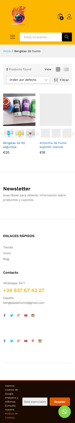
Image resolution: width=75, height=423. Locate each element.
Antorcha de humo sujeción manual (53, 144)
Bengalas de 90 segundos (14, 144)
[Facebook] (4, 315)
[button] (64, 411)
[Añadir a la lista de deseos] (23, 123)
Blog (6, 259)
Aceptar (59, 401)
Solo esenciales (35, 401)
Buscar (67, 37)
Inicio (7, 253)
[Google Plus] (18, 315)
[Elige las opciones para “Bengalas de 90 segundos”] (14, 123)
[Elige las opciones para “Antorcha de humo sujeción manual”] (50, 123)
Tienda (8, 247)
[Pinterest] (32, 341)
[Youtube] (25, 315)
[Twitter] (11, 315)
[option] (8, 133)
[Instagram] (32, 315)
